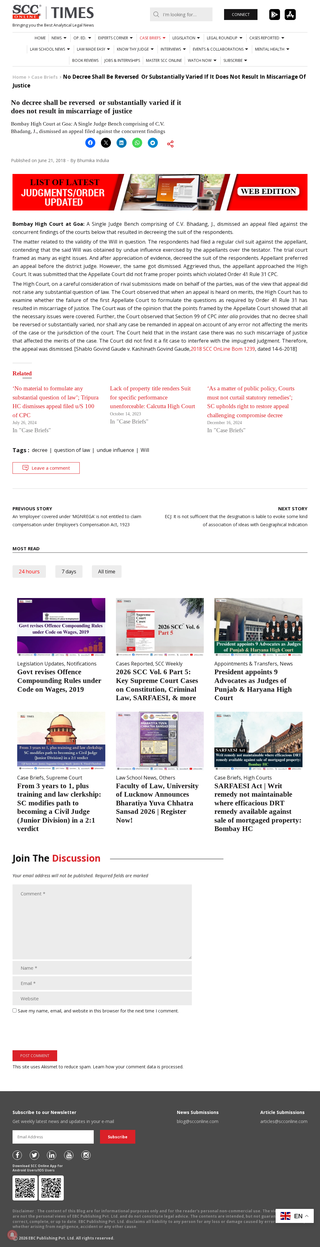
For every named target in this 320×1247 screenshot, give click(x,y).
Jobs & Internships (122, 60)
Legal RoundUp (222, 38)
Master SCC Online (164, 60)
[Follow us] (17, 1155)
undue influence (115, 450)
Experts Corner (113, 38)
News (57, 38)
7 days (69, 571)
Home (40, 38)
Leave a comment (51, 468)
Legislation (183, 38)
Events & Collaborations (218, 49)
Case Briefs (150, 38)
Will (145, 450)
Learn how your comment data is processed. (138, 1067)
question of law (72, 450)
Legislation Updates (40, 663)
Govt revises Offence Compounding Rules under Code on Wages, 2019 (59, 680)
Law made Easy (91, 49)
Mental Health (269, 49)
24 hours (29, 571)
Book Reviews (85, 60)
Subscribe (232, 60)
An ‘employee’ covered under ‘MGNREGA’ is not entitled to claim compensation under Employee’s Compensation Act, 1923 (76, 516)
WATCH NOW (200, 60)
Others (167, 777)
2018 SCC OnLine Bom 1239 (223, 348)
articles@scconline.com (284, 1121)
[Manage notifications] (12, 1235)
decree (40, 450)
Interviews (171, 49)
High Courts (257, 777)
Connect (241, 14)
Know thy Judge (133, 49)
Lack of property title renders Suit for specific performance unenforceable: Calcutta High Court (152, 397)
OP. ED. (79, 38)
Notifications (82, 663)
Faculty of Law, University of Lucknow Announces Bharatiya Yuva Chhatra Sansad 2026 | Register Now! (157, 803)
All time (106, 571)
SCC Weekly (168, 663)
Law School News (47, 49)
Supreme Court (64, 777)
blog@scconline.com (197, 1121)
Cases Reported (264, 38)
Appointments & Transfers (245, 663)
